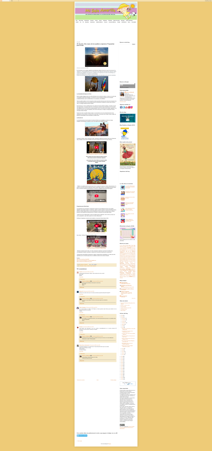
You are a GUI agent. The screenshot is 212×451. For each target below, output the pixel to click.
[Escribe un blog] (92, 264)
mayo (123, 348)
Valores (125, 276)
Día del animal (125, 260)
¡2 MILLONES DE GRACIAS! (125, 283)
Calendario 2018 (132, 246)
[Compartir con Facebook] (95, 264)
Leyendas (128, 267)
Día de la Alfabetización (130, 249)
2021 (122, 360)
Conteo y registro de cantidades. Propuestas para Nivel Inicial (129, 220)
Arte (125, 246)
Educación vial (132, 262)
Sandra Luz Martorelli (86, 281)
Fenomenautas (123, 306)
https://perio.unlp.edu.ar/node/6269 (83, 259)
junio (123, 327)
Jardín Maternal (132, 265)
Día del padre (129, 261)
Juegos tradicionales (130, 266)
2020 (122, 362)
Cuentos (96, 20)
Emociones (127, 263)
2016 (122, 368)
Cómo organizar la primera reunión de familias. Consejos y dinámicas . (130, 209)
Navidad (124, 270)
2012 (122, 374)
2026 (122, 315)
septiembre (124, 322)
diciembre (124, 318)
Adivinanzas (105, 20)
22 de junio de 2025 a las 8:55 (94, 345)
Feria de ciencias (123, 264)
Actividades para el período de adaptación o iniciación (130, 192)
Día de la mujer (130, 255)
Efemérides (110, 20)
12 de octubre (122, 245)
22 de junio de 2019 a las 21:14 (97, 281)
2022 (122, 359)
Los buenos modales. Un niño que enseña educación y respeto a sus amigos (126, 293)
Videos (131, 276)
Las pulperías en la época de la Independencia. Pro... (127, 331)
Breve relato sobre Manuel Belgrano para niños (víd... (128, 341)
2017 (122, 366)
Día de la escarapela (129, 254)
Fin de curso (133, 264)
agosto (123, 324)
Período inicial (131, 271)
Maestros (133, 267)
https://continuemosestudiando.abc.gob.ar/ (84, 261)
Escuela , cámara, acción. (125, 305)
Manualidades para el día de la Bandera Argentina (127, 344)
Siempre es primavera (125, 291)
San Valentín (133, 274)
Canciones (92, 20)
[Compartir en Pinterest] (96, 264)
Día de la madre (125, 255)
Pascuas (125, 271)
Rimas (125, 274)
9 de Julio (133, 245)
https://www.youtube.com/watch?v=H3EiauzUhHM (96, 248)
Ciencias (125, 247)
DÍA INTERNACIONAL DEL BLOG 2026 (127, 287)
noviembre (124, 319)
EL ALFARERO (123, 289)
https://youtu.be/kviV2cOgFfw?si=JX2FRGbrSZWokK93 (97, 154)
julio (123, 325)
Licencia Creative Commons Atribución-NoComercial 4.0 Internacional (127, 427)
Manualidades (122, 269)
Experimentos (132, 263)
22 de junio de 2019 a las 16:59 (87, 271)
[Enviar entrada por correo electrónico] (90, 264)
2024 (122, 356)
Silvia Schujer (123, 310)
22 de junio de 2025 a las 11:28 (97, 355)
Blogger (109, 443)
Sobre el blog (81, 20)
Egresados (122, 20)
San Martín (128, 274)
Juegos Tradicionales (129, 20)
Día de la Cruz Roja (128, 250)
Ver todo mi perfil (123, 101)
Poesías (100, 20)
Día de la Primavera (123, 253)
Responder (82, 287)
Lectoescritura (122, 267)
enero (123, 354)
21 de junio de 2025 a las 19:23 (97, 336)
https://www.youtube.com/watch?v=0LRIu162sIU (96, 232)
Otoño (128, 270)
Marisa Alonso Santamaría (84, 345)
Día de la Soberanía (130, 253)
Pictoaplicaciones (124, 309)
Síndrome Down (122, 275)
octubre (123, 321)
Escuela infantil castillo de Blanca (127, 288)
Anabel (80, 271)
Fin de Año (128, 264)
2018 (122, 365)
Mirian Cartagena (82, 307)
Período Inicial (86, 20)
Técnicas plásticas (128, 275)
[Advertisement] (106, 32)
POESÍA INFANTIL (124, 282)
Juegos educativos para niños (126, 307)
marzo (123, 351)
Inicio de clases (122, 265)
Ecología (126, 262)
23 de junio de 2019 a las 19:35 (88, 291)
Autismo (127, 246)
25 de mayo (128, 245)
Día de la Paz (132, 252)
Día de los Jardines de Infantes (129, 256)
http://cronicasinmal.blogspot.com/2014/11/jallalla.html (86, 260)
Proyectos (128, 273)
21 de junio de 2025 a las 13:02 (88, 326)
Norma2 (80, 326)
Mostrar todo (133, 298)
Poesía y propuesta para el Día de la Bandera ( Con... (128, 339)
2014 (122, 371)
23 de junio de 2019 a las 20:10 (91, 307)
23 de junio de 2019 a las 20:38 (97, 316)
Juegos (121, 266)
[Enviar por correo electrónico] (91, 264)
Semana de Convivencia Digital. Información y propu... (127, 346)
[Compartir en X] (93, 264)
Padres (130, 270)
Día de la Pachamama (127, 252)
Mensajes (128, 269)
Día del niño (124, 261)
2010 (122, 377)
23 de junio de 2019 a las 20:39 (97, 298)
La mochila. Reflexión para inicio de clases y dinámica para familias (130, 187)
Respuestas (83, 279)
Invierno (127, 265)
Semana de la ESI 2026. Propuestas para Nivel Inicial (129, 203)
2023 (122, 357)
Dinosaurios (125, 249)
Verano (127, 276)
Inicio (76, 20)
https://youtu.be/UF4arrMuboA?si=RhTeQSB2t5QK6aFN (97, 202)
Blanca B (81, 291)
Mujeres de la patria (116, 20)
